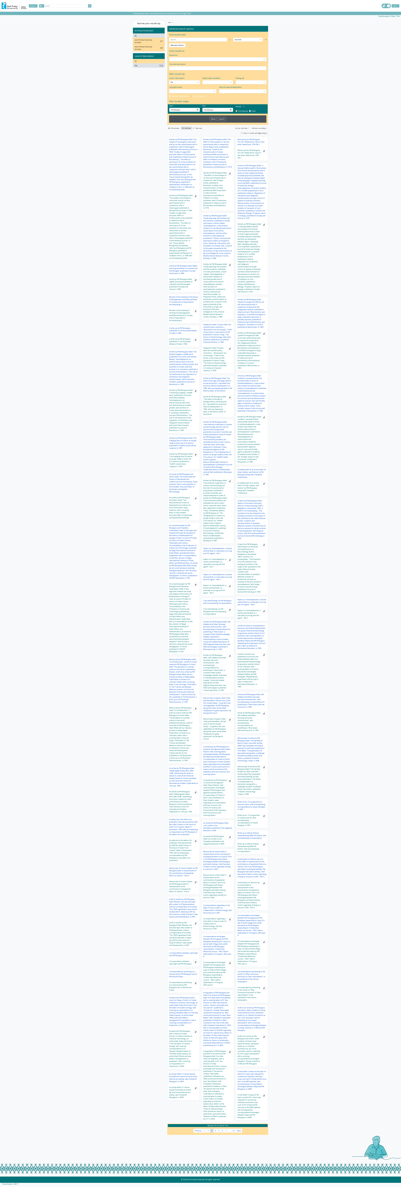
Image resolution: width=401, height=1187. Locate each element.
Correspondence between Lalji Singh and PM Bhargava (183, 954)
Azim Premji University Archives (149, 41)
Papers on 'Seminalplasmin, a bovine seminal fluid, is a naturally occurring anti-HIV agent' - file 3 (217, 551)
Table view (198, 128)
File (149, 66)
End (203, 106)
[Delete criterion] (265, 39)
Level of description (144, 56)
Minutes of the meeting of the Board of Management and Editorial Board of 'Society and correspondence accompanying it (183, 301)
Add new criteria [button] (176, 45)
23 (233, 1131)
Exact (254, 111)
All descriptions (199, 96)
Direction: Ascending (259, 128)
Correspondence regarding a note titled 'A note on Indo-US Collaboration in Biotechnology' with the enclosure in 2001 (217, 909)
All (135, 35)
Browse (32, 6)
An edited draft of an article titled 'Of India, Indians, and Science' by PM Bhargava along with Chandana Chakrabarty (251, 473)
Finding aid (240, 78)
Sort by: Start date (241, 128)
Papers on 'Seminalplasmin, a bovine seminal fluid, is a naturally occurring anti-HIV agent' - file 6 (251, 602)
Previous (198, 1131)
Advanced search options (181, 28)
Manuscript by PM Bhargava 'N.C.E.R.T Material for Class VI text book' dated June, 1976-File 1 (250, 142)
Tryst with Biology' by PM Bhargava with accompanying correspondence (217, 601)
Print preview (174, 128)
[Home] (15, 6)
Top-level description (177, 64)
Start (171, 106)
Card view (187, 128)
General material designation (230, 87)
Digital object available (211, 78)
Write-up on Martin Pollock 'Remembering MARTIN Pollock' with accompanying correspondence (251, 835)
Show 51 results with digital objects (255, 133)
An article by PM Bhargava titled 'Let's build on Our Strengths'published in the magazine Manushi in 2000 (217, 827)
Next (239, 1131)
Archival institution (144, 30)
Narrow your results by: (149, 23)
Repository (173, 55)
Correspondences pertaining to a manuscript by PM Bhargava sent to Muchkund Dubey (183, 974)
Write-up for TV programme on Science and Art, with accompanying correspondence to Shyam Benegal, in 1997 (251, 806)
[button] (384, 6)
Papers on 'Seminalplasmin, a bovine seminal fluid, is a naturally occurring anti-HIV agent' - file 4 (217, 577)
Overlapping (243, 111)
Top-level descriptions (180, 96)
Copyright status (175, 87)
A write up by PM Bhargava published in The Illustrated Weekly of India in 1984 (183, 330)
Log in (395, 6)
